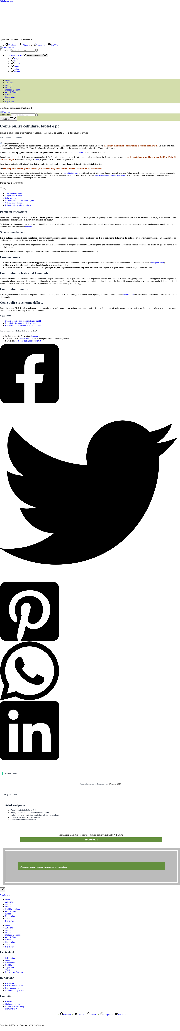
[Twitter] (88, 493)
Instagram (28, 341)
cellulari (117, 146)
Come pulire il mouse (15, 203)
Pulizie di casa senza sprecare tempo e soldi (23, 321)
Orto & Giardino (12, 92)
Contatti (8, 1002)
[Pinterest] (88, 611)
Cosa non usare (12, 198)
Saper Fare (9, 102)
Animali (8, 85)
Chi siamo (9, 983)
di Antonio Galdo (10, 773)
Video (7, 970)
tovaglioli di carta (71, 173)
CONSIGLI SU (15, 55)
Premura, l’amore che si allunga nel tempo (94, 784)
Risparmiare (10, 97)
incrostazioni (128, 294)
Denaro (17, 64)
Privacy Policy (11, 1009)
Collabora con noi (12, 1004)
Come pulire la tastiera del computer (20, 200)
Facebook (18, 341)
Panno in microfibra (14, 193)
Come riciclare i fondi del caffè (23, 820)
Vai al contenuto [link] (6, 1)
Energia (17, 66)
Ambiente (9, 83)
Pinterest (37, 341)
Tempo (17, 71)
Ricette (8, 94)
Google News (24, 338)
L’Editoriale (10, 958)
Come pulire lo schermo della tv (19, 205)
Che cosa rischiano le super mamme (25, 817)
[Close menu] (2, 889)
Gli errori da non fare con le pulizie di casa (23, 325)
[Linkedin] (88, 731)
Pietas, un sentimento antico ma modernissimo (30, 812)
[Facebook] (88, 374)
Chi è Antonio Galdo (14, 986)
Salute (16, 69)
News (7, 80)
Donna (8, 87)
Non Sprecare (5, 895)
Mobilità (8, 965)
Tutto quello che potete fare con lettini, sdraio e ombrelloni (35, 815)
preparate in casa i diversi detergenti (110, 175)
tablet (37, 159)
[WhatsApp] (88, 671)
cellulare (28, 227)
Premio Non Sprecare (14, 972)
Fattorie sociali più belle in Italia (24, 810)
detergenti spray (157, 263)
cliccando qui (36, 336)
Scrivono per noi (12, 988)
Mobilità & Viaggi (12, 90)
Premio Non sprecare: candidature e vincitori (43, 867)
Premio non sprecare (13, 846)
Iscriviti (91, 839)
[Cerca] (36, 50)
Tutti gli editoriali (10, 794)
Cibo (16, 61)
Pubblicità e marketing (14, 1006)
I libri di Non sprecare (14, 990)
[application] (24, 55)
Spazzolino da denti (14, 196)
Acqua (17, 58)
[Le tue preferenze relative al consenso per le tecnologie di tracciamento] (2, 773)
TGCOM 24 (41, 39)
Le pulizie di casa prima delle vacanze (21, 323)
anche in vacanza (76, 152)
